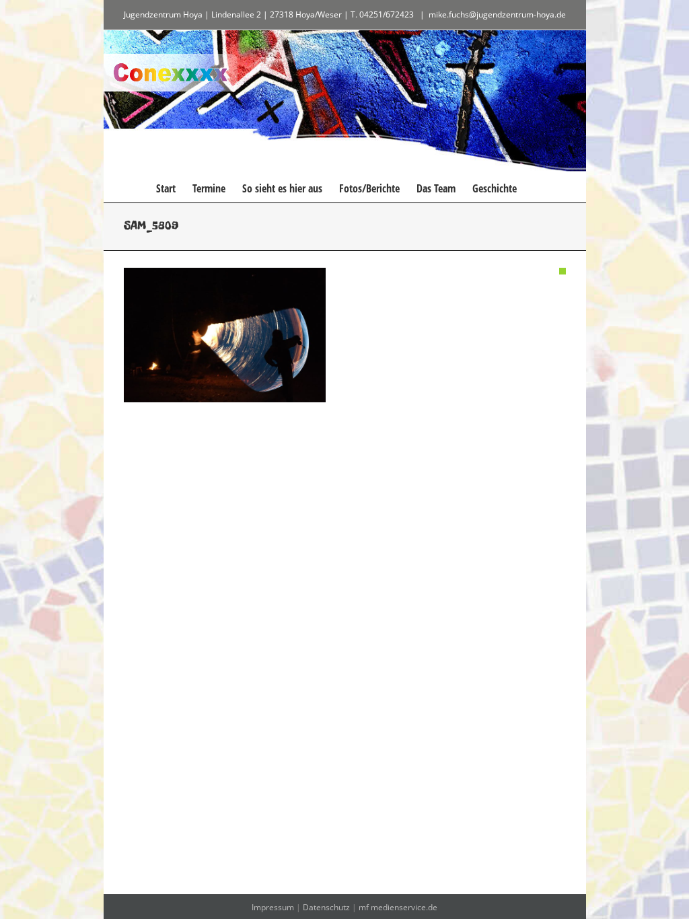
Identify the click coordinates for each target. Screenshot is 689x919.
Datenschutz (326, 907)
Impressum (273, 907)
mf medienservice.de (398, 907)
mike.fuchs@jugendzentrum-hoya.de (497, 14)
